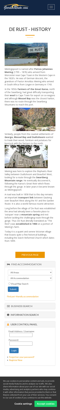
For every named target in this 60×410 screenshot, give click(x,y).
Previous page (30, 254)
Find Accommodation (26, 264)
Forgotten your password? (21, 357)
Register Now (15, 360)
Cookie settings (23, 403)
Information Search (24, 314)
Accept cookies (45, 403)
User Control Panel (23, 324)
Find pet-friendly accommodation (23, 296)
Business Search (21, 306)
